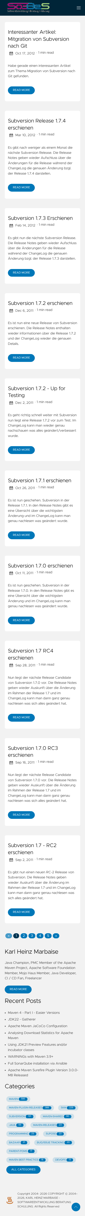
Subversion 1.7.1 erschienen (39, 480)
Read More (21, 90)
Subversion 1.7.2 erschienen (40, 303)
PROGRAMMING (21, 1134)
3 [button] (32, 936)
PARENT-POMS (20, 1151)
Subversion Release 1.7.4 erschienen (37, 125)
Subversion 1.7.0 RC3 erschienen (33, 752)
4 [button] (40, 936)
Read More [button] (18, 989)
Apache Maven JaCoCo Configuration (37, 1026)
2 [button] (24, 936)
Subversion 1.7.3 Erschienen (40, 218)
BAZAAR (17, 1142)
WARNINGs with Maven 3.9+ (30, 1056)
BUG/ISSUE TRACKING (53, 1142)
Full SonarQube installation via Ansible (37, 1063)
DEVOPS (63, 1160)
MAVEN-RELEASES (47, 1125)
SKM (67, 1107)
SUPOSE (53, 1134)
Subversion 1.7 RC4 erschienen (30, 655)
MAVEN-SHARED (56, 1116)
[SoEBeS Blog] (38, 8)
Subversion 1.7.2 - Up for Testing (36, 392)
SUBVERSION (20, 1116)
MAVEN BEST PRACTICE (26, 1160)
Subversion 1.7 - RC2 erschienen (32, 849)
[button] (8, 935)
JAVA (15, 1125)
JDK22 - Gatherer (22, 1019)
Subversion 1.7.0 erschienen (40, 566)
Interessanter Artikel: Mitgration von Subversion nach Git (38, 39)
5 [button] (48, 936)
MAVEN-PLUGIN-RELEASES (29, 1107)
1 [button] (16, 936)
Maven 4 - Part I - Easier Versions (34, 1013)
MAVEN (17, 1099)
